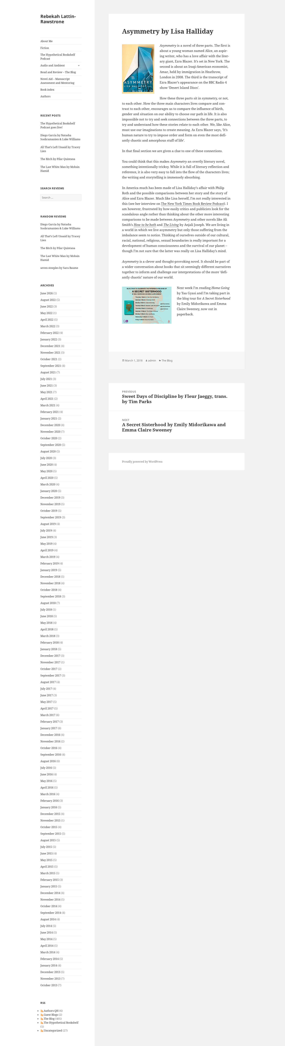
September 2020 (50, 445)
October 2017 (48, 669)
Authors (45, 96)
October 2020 (48, 438)
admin (152, 360)
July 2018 (46, 609)
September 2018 (50, 596)
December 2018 (50, 576)
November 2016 (50, 741)
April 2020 (46, 478)
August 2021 (48, 372)
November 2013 (50, 978)
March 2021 (47, 405)
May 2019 (46, 543)
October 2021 (48, 359)
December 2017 (50, 656)
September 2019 (50, 517)
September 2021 (50, 366)
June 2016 (46, 774)
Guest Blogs (51, 1015)
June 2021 (46, 385)
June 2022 (46, 306)
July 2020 (46, 458)
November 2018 (50, 583)
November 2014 (50, 899)
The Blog (49, 1018)
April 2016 (46, 787)
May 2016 (46, 781)
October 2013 (48, 985)
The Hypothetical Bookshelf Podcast (57, 56)
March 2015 (47, 873)
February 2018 (49, 642)
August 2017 (48, 682)
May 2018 (46, 623)
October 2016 (48, 748)
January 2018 (48, 649)
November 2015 (50, 820)
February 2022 (49, 333)
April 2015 (46, 866)
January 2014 (48, 965)
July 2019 (46, 530)
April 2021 (46, 399)
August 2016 (48, 761)
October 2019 (48, 511)
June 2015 (46, 853)
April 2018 (46, 629)
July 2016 (46, 768)
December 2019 (50, 497)
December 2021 (50, 346)
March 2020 (47, 484)
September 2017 (50, 675)
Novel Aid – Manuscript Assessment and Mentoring (57, 81)
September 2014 (50, 913)
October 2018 (48, 590)
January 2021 (48, 418)
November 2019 (50, 504)
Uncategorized (53, 1030)
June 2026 (46, 293)
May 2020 (46, 471)
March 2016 (47, 794)
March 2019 (47, 557)
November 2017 (50, 662)
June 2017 (46, 695)
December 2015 (50, 814)
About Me (46, 41)
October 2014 (48, 906)
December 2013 (50, 972)
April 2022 (46, 319)
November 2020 (50, 431)
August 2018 (48, 603)
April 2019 (46, 550)
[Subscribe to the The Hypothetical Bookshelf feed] (42, 1022)
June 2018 (46, 616)
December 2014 (50, 893)
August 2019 (48, 524)
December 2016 (50, 735)
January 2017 (48, 728)
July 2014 (46, 926)
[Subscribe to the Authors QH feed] (42, 1011)
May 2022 (46, 313)
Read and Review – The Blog (58, 72)
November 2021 (50, 352)
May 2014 (46, 939)
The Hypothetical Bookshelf (61, 1022)
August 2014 (48, 919)
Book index (47, 89)
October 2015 (48, 827)
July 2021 (46, 379)
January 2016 (48, 807)
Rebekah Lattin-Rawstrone (58, 19)
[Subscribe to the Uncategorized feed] (42, 1030)
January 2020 (48, 491)
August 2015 (48, 840)
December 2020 (50, 425)
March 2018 (47, 636)
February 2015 (49, 880)
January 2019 (48, 570)
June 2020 (46, 464)
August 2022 (48, 300)
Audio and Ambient (52, 65)
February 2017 (49, 721)
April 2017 (46, 708)
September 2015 (50, 833)
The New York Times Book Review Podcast (192, 203)
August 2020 (48, 451)
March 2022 (47, 326)
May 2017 (46, 702)
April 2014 (46, 945)
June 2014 (46, 932)
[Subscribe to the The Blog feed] (42, 1018)
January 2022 (48, 339)
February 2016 (49, 800)
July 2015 (46, 847)
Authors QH (51, 1011)
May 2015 (46, 860)
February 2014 (49, 959)
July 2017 (46, 688)
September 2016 (50, 754)
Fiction (44, 48)
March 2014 (47, 952)
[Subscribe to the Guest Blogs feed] (42, 1015)
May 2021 (46, 392)
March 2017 (47, 715)
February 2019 (49, 563)
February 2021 (49, 412)
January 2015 (48, 886)
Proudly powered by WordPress (142, 461)
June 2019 (46, 537)
